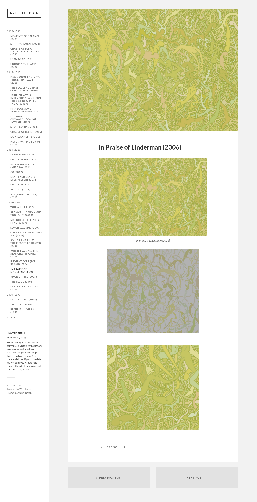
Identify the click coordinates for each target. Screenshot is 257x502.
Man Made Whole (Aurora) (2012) (22, 166)
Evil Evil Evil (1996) (23, 299)
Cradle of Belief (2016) (26, 131)
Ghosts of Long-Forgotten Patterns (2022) (24, 51)
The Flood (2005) (21, 281)
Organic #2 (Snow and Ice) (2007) (26, 234)
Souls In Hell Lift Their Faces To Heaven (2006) (25, 243)
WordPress (25, 389)
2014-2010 (14, 149)
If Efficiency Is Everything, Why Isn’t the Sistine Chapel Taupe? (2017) (25, 99)
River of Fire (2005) (23, 276)
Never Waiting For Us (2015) (25, 143)
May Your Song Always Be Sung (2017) (25, 110)
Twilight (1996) (21, 304)
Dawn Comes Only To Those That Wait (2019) (25, 80)
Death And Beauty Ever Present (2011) (23, 178)
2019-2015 (14, 72)
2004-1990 (14, 294)
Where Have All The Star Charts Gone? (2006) (24, 253)
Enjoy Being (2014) (22, 154)
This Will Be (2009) (23, 207)
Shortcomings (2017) (25, 127)
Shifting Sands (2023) (25, 43)
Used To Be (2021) (22, 59)
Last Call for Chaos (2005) (24, 288)
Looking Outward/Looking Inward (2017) (23, 119)
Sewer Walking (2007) (25, 227)
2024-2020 (14, 31)
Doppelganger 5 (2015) (25, 136)
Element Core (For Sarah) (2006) (23, 263)
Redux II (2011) (20, 189)
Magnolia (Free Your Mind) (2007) (24, 221)
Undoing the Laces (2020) (23, 65)
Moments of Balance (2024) (25, 37)
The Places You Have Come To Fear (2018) (24, 89)
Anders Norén (24, 392)
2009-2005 (14, 202)
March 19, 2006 (108, 447)
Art (125, 447)
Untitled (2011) (21, 184)
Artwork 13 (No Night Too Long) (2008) (26, 213)
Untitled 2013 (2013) (24, 159)
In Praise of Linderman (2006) (22, 270)
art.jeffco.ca (24, 13)
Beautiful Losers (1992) (22, 311)
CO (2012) (16, 172)
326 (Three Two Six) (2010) (23, 196)
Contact (13, 317)
